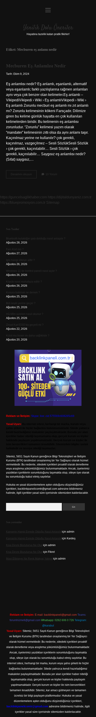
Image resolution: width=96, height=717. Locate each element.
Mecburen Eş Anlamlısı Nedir (36, 66)
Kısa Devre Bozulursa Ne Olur (24, 545)
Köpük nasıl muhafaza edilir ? (24, 281)
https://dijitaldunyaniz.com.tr (70, 197)
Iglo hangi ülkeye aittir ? (20, 260)
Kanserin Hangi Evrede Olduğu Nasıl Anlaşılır (33, 531)
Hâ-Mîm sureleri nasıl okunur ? (24, 314)
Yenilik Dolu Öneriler (48, 27)
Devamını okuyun (24, 175)
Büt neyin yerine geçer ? (20, 303)
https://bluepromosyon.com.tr (22, 202)
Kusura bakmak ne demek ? (23, 292)
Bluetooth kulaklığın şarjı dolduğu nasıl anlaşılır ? (35, 238)
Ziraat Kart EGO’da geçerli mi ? (25, 324)
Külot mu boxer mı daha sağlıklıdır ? (27, 335)
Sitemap (52, 202)
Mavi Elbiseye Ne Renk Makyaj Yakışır (29, 558)
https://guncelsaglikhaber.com (23, 197)
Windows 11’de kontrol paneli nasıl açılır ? (31, 270)
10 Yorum (51, 174)
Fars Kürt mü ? (15, 249)
